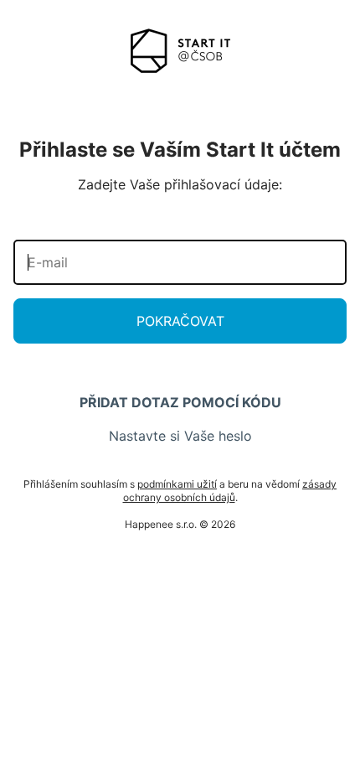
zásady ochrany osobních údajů (230, 491)
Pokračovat (180, 321)
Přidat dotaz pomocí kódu (180, 402)
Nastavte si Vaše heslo (180, 435)
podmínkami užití (177, 484)
